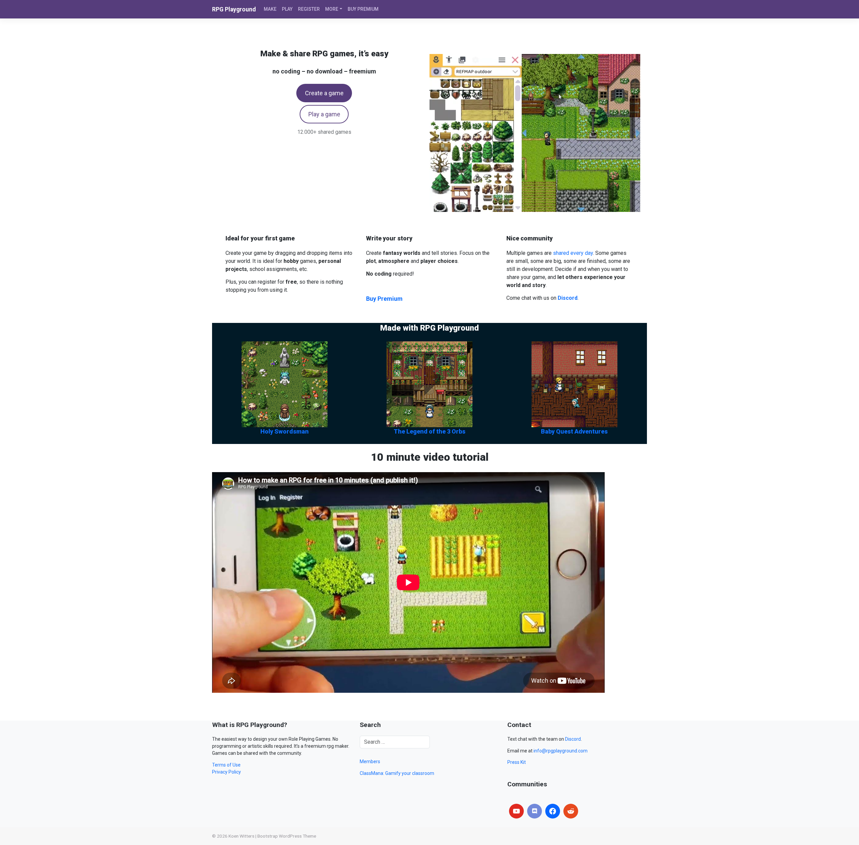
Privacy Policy (226, 772)
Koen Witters (241, 836)
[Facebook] (553, 811)
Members (370, 761)
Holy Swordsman (284, 431)
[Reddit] (571, 811)
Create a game (324, 93)
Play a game (324, 114)
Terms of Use (226, 765)
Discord (573, 739)
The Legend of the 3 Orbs (429, 431)
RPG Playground (234, 9)
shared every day (573, 253)
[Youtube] (516, 811)
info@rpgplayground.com (561, 750)
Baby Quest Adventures (574, 431)
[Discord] (534, 811)
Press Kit (516, 762)
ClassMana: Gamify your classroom (397, 773)
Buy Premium (384, 298)
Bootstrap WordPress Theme (286, 836)
